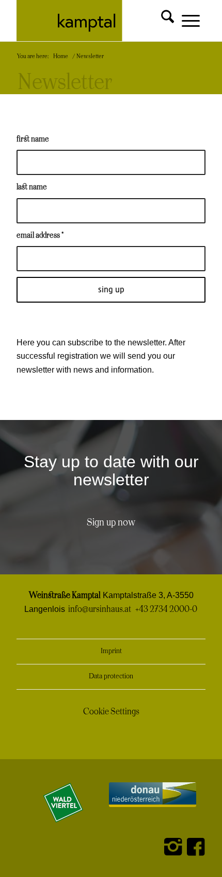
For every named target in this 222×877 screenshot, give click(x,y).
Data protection (111, 676)
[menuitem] (159, 16)
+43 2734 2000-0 (166, 609)
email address (40, 235)
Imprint (111, 651)
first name (33, 139)
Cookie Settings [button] (111, 712)
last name (32, 187)
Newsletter (65, 83)
